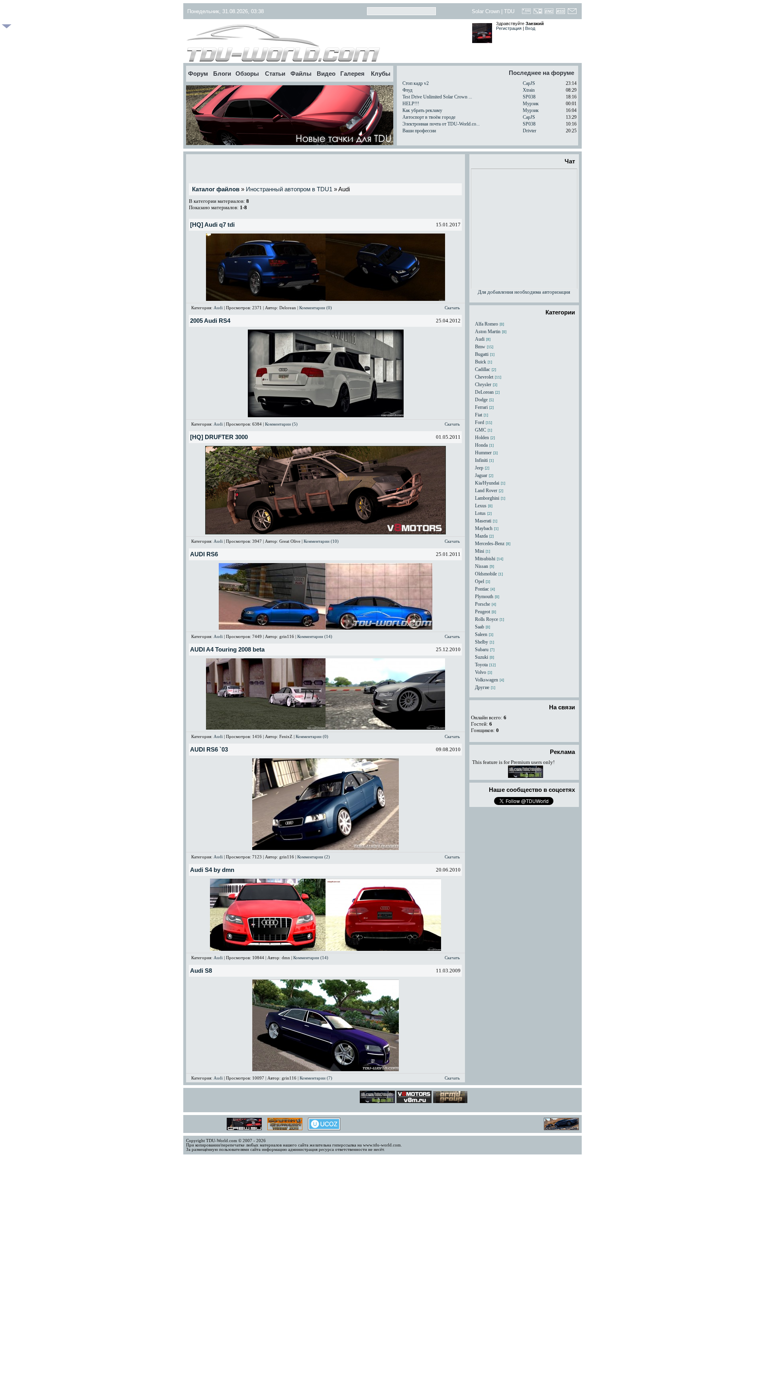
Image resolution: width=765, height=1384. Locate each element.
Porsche (482, 604)
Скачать (452, 307)
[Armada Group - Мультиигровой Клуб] (438, 1100)
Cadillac (482, 369)
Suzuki (481, 657)
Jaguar (481, 475)
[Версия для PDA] (537, 13)
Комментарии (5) (281, 424)
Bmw (480, 346)
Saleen (481, 634)
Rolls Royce (486, 619)
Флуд (407, 90)
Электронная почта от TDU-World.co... (441, 124)
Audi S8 (201, 971)
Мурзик (531, 103)
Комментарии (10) (321, 541)
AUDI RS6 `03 (209, 749)
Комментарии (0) (315, 307)
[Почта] (572, 13)
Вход (530, 28)
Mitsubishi (485, 558)
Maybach (483, 528)
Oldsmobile (486, 574)
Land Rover (486, 490)
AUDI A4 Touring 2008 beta (227, 649)
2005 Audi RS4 (210, 321)
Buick (480, 362)
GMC (480, 430)
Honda (481, 445)
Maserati (483, 521)
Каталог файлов (215, 189)
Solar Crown (486, 11)
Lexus (480, 505)
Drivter (529, 130)
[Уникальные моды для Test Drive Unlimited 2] (525, 776)
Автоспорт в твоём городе (428, 117)
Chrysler (483, 384)
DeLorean (484, 392)
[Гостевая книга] (526, 13)
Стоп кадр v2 (415, 83)
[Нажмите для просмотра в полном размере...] (266, 299)
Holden (482, 437)
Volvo (480, 672)
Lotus (480, 513)
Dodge (481, 399)
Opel (479, 581)
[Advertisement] (325, 169)
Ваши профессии (419, 130)
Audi (218, 307)
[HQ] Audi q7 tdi (212, 225)
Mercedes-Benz (489, 543)
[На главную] (325, 43)
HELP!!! (410, 103)
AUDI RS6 (204, 554)
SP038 (529, 97)
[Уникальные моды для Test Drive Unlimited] (402, 1100)
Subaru (481, 649)
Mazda (481, 536)
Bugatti (481, 354)
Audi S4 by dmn (212, 870)
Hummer (483, 452)
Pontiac (482, 589)
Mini (479, 551)
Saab (479, 627)
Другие (482, 687)
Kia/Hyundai (487, 483)
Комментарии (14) (314, 636)
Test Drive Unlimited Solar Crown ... (437, 97)
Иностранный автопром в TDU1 (289, 189)
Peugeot (482, 611)
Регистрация (509, 28)
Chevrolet (484, 377)
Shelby (481, 642)
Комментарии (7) (316, 1078)
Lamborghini (487, 498)
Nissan (481, 566)
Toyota (481, 664)
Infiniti (481, 460)
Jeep (479, 468)
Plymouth (484, 596)
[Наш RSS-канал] (561, 13)
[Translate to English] (549, 13)
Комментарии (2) (313, 856)
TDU (509, 11)
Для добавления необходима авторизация (524, 292)
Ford (479, 422)
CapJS (529, 83)
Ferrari (481, 407)
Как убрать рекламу (422, 110)
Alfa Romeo (486, 324)
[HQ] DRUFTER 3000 (219, 437)
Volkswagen (486, 680)
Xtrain (529, 90)
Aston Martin (487, 331)
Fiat (478, 415)
